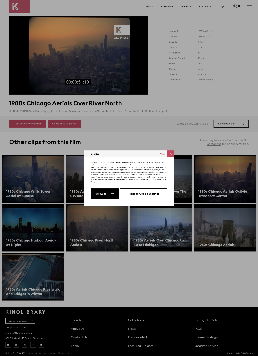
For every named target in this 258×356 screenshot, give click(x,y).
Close (162, 154)
